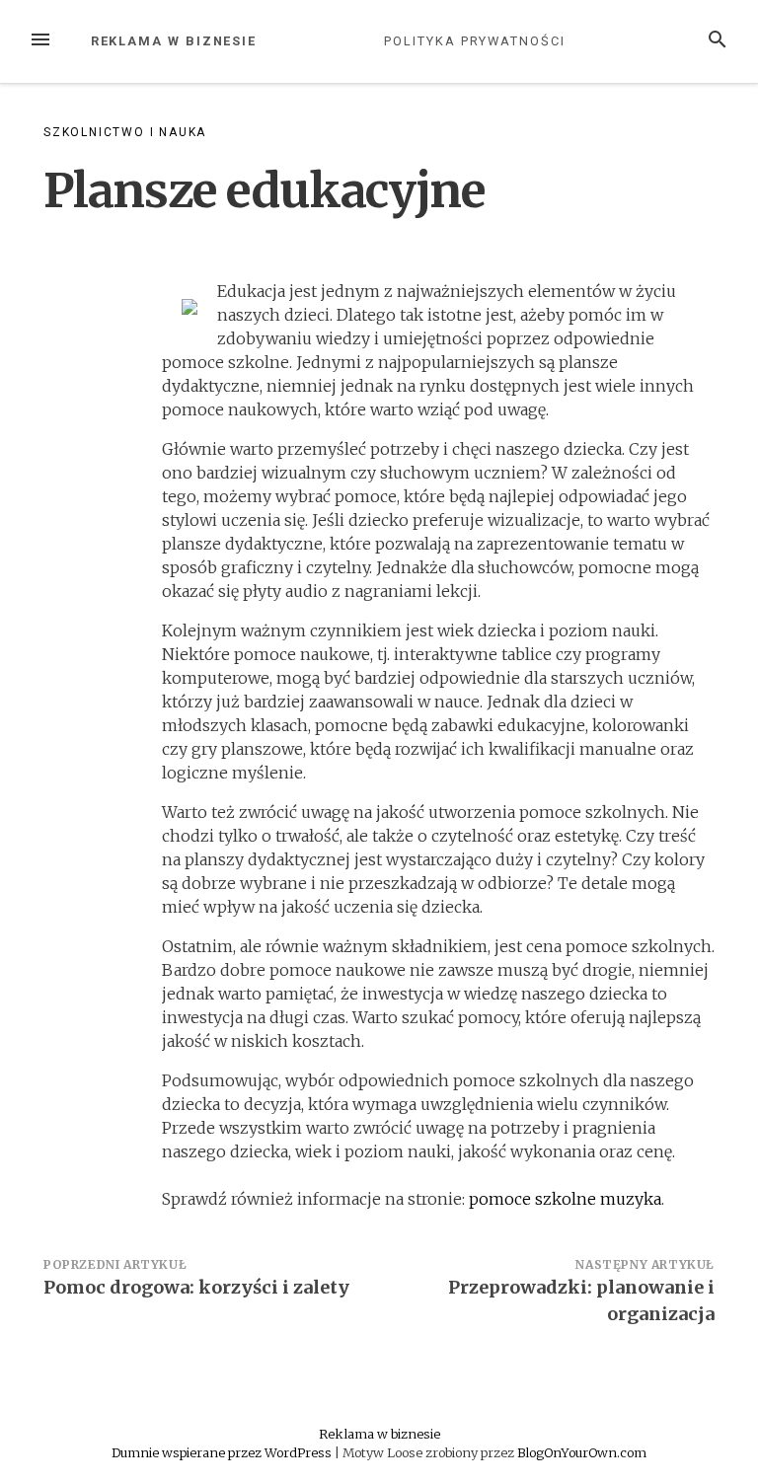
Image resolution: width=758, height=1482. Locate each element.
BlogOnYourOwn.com (581, 1452)
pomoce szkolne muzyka (565, 1199)
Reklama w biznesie (174, 41)
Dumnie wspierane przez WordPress (223, 1452)
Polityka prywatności (474, 41)
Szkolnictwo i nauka (124, 132)
